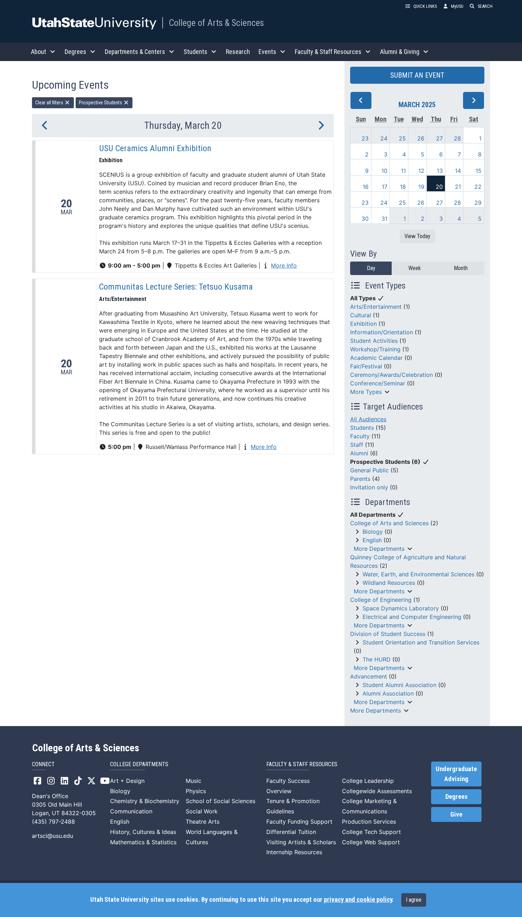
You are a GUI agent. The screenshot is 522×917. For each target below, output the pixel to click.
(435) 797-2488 (53, 821)
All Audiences (368, 419)
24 (383, 138)
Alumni (359, 453)
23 (365, 138)
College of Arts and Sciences (389, 523)
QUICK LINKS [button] (425, 6)
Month (461, 268)
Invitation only (369, 487)
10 (384, 170)
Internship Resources (294, 852)
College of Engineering (381, 599)
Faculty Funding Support (299, 821)
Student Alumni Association (399, 684)
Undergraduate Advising (456, 774)
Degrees (456, 797)
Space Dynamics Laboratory (401, 608)
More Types (366, 391)
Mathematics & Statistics (143, 842)
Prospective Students (101, 102)
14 (458, 170)
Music (193, 780)
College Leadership (368, 780)
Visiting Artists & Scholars (301, 842)
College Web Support (371, 842)
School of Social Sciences (220, 801)
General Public (369, 470)
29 (478, 202)
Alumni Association (388, 693)
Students (362, 427)
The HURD (377, 659)
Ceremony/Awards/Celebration (391, 374)
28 (457, 138)
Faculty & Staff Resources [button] (328, 51)
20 (439, 186)
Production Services (369, 821)
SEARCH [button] (485, 6)
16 (366, 186)
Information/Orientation (381, 332)
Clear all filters (49, 102)
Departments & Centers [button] (135, 51)
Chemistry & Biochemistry (144, 801)
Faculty (360, 436)
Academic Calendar (376, 357)
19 (421, 186)
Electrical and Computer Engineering (412, 616)
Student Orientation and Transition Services (421, 642)
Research (238, 51)
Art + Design (127, 780)
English (372, 540)
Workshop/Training (375, 349)
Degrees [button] (75, 51)
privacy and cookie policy (358, 900)
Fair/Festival (366, 366)
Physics (196, 791)
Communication (131, 811)
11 (403, 170)
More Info (284, 265)
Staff (356, 444)
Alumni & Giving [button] (399, 51)
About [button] (38, 51)
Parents (360, 478)
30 (365, 218)
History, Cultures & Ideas (143, 831)
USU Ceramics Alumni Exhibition (155, 148)
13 (440, 170)
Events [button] (267, 51)
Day (371, 268)
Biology (373, 531)
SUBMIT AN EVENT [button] (417, 75)
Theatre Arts (202, 821)
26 (420, 138)
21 (458, 186)
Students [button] (195, 51)
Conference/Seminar (377, 383)
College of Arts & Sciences (216, 22)
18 (403, 186)
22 (478, 186)
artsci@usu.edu (52, 835)
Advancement (368, 676)
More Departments (379, 548)
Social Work (202, 811)
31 (384, 218)
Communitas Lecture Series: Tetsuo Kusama (176, 287)
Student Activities (374, 340)
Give (456, 814)
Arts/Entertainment (376, 306)
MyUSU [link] (457, 6)
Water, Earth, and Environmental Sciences (418, 574)
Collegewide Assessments (377, 791)
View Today (417, 236)
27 (439, 138)
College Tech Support (371, 831)
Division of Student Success (387, 633)
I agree (414, 899)
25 (402, 138)
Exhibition (363, 323)
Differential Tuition (291, 831)
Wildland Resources (389, 582)
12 (421, 170)
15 (478, 170)
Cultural (360, 315)
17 (384, 186)
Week (414, 268)
